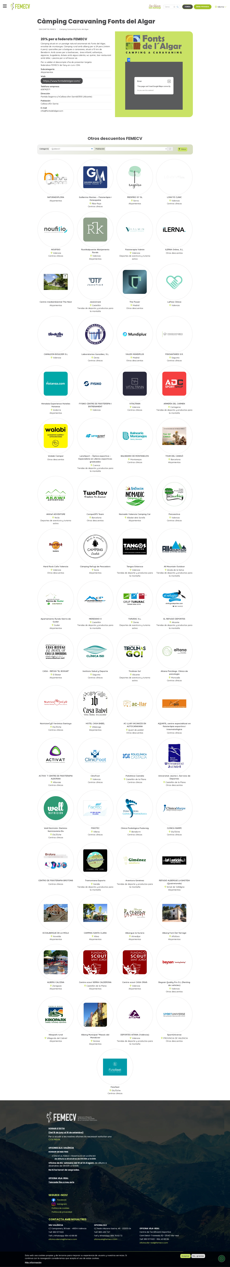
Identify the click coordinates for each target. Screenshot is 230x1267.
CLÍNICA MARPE (174, 828)
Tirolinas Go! (135, 671)
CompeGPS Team (95, 514)
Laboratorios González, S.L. (95, 354)
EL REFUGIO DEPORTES (174, 619)
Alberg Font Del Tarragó (174, 933)
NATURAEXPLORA (55, 197)
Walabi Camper (56, 456)
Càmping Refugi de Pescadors (95, 566)
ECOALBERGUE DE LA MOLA (56, 933)
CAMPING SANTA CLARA (95, 933)
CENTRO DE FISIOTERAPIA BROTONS (55, 880)
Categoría (44, 149)
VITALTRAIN (134, 403)
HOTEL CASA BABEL (95, 723)
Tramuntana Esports (95, 880)
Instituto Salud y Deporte (95, 671)
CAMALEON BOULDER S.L (56, 354)
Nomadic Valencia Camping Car (135, 514)
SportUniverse (174, 1034)
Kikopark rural (56, 1034)
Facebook (61, 1200)
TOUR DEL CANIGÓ (174, 456)
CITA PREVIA (54, 1139)
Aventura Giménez (135, 880)
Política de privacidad (62, 1212)
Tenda (187, 7)
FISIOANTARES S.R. (174, 354)
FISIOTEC (95, 828)
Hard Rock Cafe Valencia (55, 566)
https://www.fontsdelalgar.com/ (61, 80)
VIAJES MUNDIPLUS (135, 354)
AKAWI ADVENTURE (55, 514)
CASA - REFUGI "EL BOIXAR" (56, 671)
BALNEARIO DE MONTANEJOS (135, 456)
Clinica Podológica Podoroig (135, 828)
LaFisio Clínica (174, 302)
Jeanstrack (95, 302)
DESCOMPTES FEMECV (47, 29)
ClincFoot (95, 775)
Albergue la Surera (134, 933)
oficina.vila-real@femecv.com (154, 1242)
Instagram (61, 1204)
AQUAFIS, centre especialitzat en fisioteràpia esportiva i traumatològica (174, 726)
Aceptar (185, 1256)
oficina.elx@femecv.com (105, 1239)
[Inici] (26, 6)
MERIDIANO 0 (95, 619)
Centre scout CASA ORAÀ (134, 982)
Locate (128, 60)
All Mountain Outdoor (174, 566)
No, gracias (198, 1256)
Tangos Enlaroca (135, 566)
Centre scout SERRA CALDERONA (95, 982)
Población (100, 149)
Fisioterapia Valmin (134, 249)
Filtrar (183, 149)
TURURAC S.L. (134, 619)
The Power (134, 302)
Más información (33, 1262)
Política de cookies (60, 1208)
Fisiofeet (115, 1087)
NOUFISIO (55, 249)
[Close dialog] (169, 81)
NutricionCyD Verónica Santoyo (56, 723)
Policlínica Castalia (135, 775)
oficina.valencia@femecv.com (63, 1239)
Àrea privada (202, 7)
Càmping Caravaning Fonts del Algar (74, 29)
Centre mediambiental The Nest (56, 302)
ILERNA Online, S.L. (174, 249)
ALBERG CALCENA (55, 982)
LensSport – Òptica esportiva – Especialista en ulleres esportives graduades (95, 459)
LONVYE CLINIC (174, 197)
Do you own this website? (145, 90)
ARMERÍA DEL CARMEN (174, 403)
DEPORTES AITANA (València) (135, 1034)
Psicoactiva (174, 514)
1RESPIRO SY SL (134, 197)
